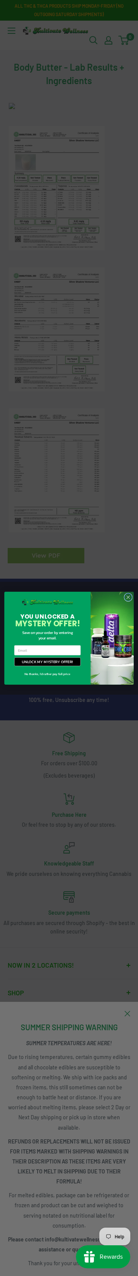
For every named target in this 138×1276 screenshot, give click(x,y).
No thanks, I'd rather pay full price (47, 674)
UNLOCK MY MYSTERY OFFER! (47, 661)
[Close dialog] (128, 597)
